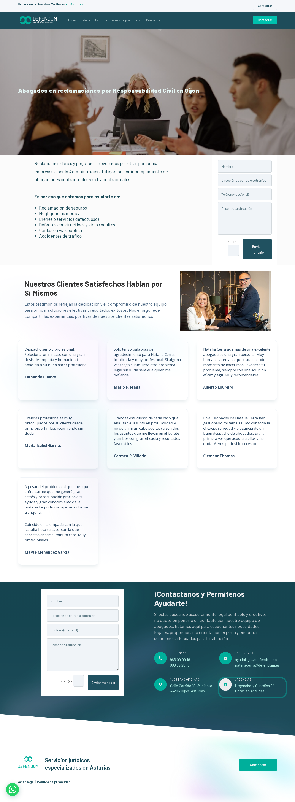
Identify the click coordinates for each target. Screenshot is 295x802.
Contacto (153, 20)
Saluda (85, 20)
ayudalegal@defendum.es (256, 659)
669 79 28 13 (180, 665)
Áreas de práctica (124, 20)
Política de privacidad (54, 782)
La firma (101, 20)
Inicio (72, 20)
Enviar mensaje (257, 249)
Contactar (265, 6)
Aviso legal (26, 782)
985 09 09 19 (180, 659)
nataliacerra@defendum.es (257, 665)
